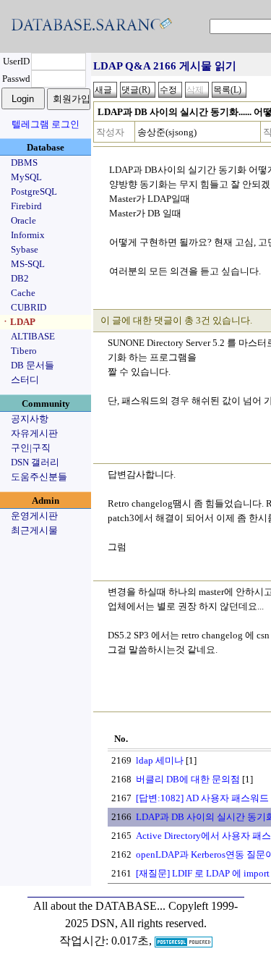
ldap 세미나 (160, 760)
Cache (23, 292)
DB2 (20, 278)
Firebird (26, 205)
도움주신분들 (39, 476)
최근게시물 (34, 530)
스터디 (25, 379)
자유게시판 (34, 433)
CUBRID (28, 307)
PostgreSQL (34, 191)
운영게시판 (34, 515)
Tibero (24, 350)
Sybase (24, 249)
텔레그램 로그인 (45, 124)
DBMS (24, 162)
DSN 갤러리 (35, 462)
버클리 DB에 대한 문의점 (188, 779)
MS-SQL (28, 263)
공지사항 (29, 418)
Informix (28, 234)
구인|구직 (31, 447)
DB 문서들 (32, 365)
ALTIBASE (33, 336)
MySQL (26, 177)
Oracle (23, 220)
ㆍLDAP (18, 321)
